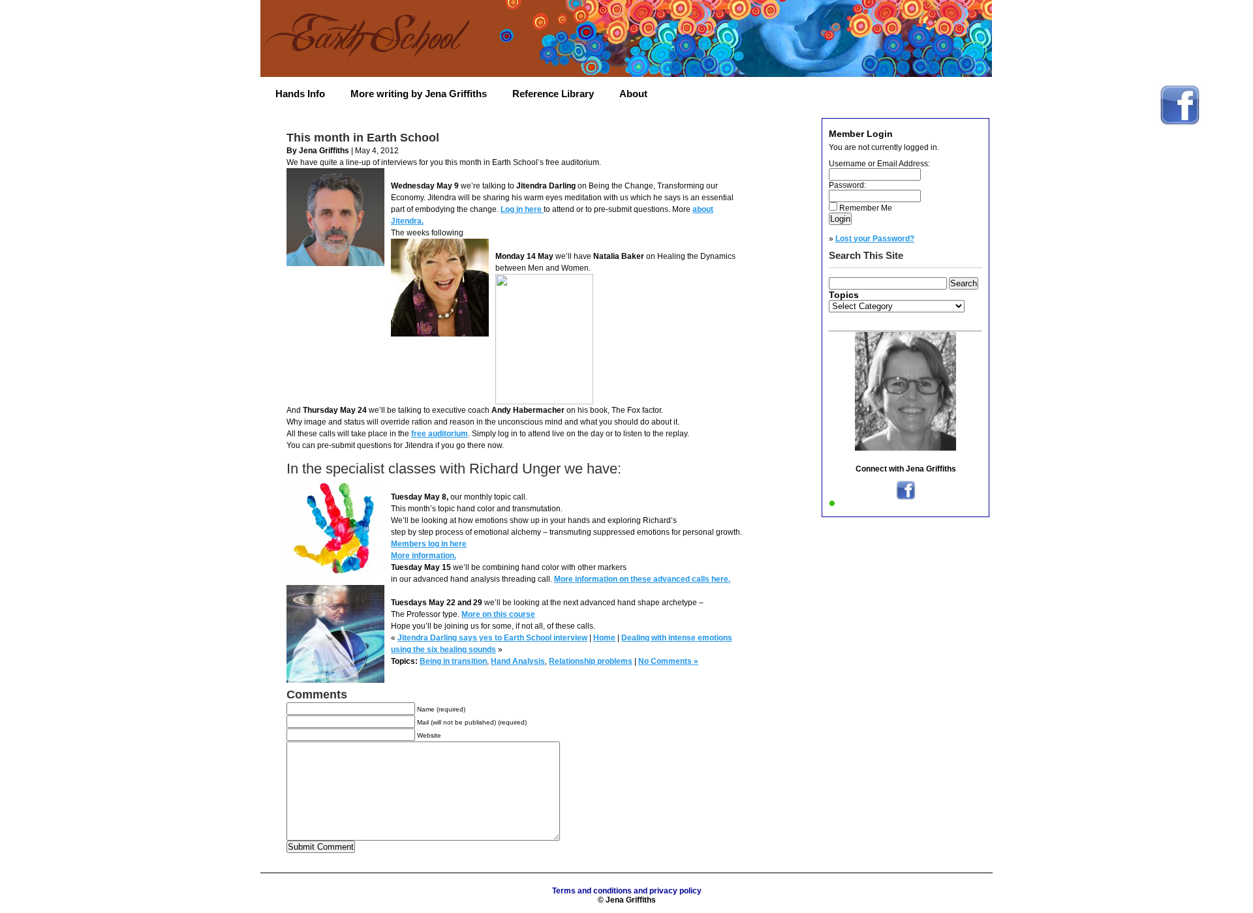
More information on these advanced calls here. (642, 579)
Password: (847, 185)
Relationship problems (590, 661)
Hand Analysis (518, 661)
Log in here (522, 209)
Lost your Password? (874, 238)
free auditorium (439, 433)
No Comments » (668, 661)
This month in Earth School (362, 137)
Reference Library (553, 93)
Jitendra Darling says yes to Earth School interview (492, 637)
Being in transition (453, 661)
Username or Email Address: (879, 163)
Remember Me (865, 208)
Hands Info (300, 93)
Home (604, 637)
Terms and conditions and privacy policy (627, 890)
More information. (423, 555)
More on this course (498, 614)
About (633, 93)
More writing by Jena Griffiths (418, 93)
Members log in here (429, 543)
